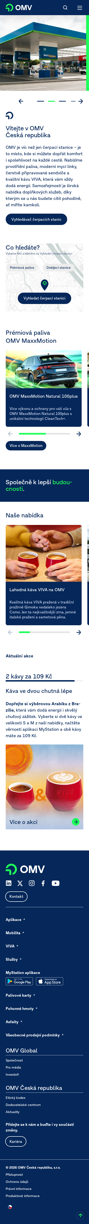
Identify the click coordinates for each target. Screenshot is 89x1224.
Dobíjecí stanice (59, 267)
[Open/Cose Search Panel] (65, 7)
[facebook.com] (43, 883)
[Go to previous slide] (21, 101)
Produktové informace (23, 1196)
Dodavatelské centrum (23, 1105)
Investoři (12, 1074)
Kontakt (16, 896)
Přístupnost (14, 1174)
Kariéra (15, 1141)
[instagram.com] (32, 883)
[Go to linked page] (76, 822)
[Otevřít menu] (80, 7)
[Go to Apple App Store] (49, 981)
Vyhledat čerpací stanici (44, 298)
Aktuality (12, 1112)
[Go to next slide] (80, 101)
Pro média (13, 1067)
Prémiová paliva (22, 267)
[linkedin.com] (9, 883)
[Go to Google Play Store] (19, 981)
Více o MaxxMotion (25, 445)
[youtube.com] (56, 883)
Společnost (14, 1060)
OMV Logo (15, 6)
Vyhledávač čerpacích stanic (36, 219)
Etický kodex (15, 1098)
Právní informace (19, 1189)
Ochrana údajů (17, 1182)
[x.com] (20, 883)
